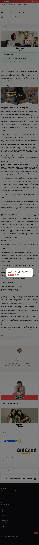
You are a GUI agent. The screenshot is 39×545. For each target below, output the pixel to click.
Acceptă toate (11, 274)
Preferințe (17, 274)
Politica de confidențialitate (26, 272)
